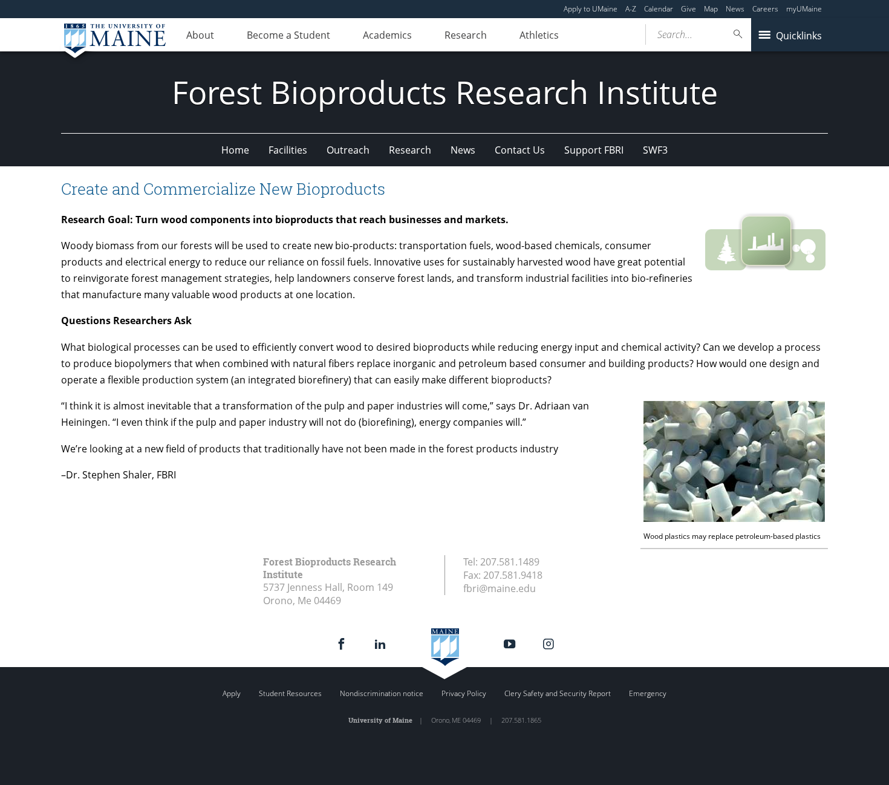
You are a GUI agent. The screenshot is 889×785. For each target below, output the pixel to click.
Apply (232, 693)
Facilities (288, 150)
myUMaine (804, 9)
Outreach (348, 150)
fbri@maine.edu (499, 588)
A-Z (630, 9)
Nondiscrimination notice (381, 693)
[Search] (738, 34)
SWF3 (655, 150)
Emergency (647, 693)
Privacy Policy (463, 693)
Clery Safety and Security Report (557, 693)
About (200, 35)
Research (465, 35)
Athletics (539, 35)
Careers (765, 9)
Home (235, 150)
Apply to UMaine (590, 9)
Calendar (658, 9)
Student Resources (290, 693)
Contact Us (520, 150)
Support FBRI (594, 150)
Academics (387, 35)
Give (688, 9)
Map (711, 9)
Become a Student (288, 35)
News (735, 9)
